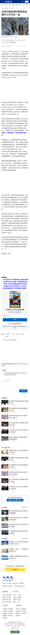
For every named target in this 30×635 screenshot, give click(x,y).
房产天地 (18, 609)
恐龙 (13, 334)
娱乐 (10, 599)
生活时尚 (23, 611)
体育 (4, 601)
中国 (9, 4)
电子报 (4, 583)
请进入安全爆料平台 (15, 500)
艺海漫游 (5, 618)
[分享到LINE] (6, 46)
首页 (2, 4)
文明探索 (10, 609)
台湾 (23, 4)
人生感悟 (5, 611)
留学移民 (23, 609)
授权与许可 (15, 583)
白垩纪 (7, 336)
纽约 (14, 595)
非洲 (17, 334)
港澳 (10, 597)
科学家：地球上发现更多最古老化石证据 (15, 284)
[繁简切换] (23, 46)
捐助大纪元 (22, 586)
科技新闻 (7, 8)
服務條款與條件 (22, 326)
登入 (27, 1)
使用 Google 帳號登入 (16, 323)
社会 (7, 601)
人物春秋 (10, 613)
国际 (16, 4)
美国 (13, 4)
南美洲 (22, 334)
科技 (4, 599)
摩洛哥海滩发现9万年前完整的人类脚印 (14, 288)
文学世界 (10, 611)
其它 (19, 601)
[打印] (16, 46)
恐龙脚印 (7, 334)
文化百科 (5, 609)
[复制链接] (13, 46)
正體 (22, 1)
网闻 (10, 601)
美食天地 (23, 613)
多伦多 (19, 597)
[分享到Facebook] (2, 46)
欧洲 (19, 599)
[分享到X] (9, 46)
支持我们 (15, 569)
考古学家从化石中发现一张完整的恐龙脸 (15, 281)
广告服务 (16, 586)
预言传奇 (10, 615)
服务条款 (21, 583)
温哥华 (15, 599)
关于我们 (9, 583)
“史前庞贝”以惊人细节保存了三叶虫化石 (15, 286)
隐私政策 (5, 586)
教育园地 (5, 615)
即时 (6, 4)
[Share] (10, 405)
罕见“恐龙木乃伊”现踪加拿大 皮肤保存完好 (15, 279)
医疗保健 (18, 611)
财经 (7, 599)
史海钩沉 (5, 613)
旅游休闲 (18, 615)
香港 (27, 4)
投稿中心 (10, 586)
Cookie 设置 (15, 631)
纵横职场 (18, 613)
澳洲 (14, 601)
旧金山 (19, 595)
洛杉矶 (15, 597)
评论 (20, 4)
